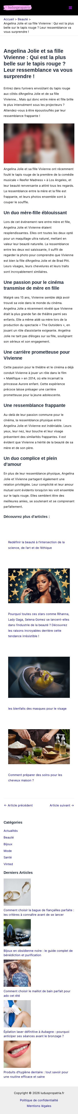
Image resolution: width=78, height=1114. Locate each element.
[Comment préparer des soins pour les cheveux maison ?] (39, 746)
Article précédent (18, 805)
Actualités (11, 831)
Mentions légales (39, 1106)
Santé (8, 857)
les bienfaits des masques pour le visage (37, 708)
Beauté (9, 837)
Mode (8, 851)
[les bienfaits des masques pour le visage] (39, 677)
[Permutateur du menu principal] (70, 8)
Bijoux (8, 844)
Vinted (8, 864)
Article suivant (62, 805)
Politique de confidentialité (39, 1100)
